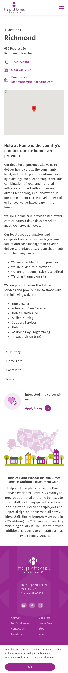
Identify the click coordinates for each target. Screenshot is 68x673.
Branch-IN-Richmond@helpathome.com (37, 80)
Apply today (38, 408)
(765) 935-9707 (27, 71)
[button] (34, 109)
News (10, 379)
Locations (13, 370)
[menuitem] (20, 618)
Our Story (13, 352)
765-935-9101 (26, 63)
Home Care (14, 361)
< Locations (12, 30)
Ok (30, 667)
